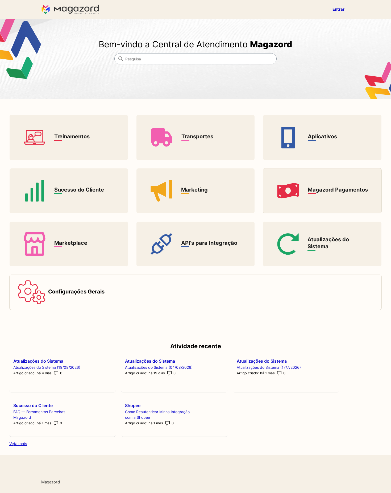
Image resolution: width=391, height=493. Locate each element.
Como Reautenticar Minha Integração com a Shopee (157, 414)
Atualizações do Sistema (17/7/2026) (269, 367)
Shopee (132, 405)
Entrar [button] (338, 9)
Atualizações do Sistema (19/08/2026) (46, 367)
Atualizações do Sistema (38, 361)
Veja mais (18, 443)
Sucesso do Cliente (33, 405)
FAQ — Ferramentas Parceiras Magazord (39, 414)
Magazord (50, 481)
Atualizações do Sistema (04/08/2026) (159, 367)
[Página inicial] (71, 9)
